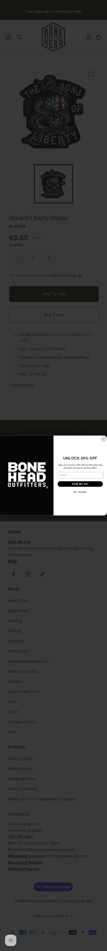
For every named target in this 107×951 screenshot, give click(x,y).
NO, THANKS (80, 492)
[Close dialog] (104, 439)
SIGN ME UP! (80, 484)
